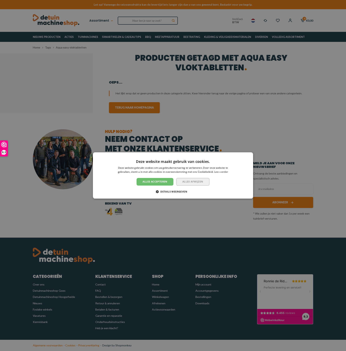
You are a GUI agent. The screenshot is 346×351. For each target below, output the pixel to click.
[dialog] (173, 175)
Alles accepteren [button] (155, 181)
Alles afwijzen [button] (192, 181)
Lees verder (221, 172)
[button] (173, 192)
